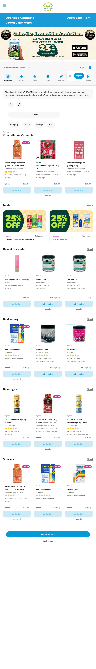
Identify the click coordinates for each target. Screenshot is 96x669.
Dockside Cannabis (48, 6)
